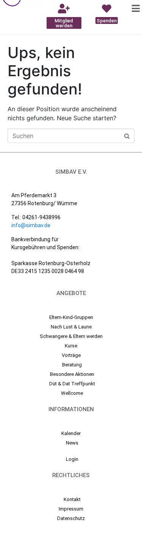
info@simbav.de (30, 225)
